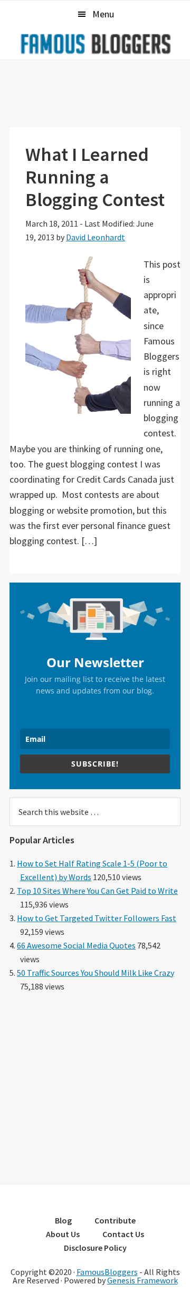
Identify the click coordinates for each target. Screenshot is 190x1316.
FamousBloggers (107, 1272)
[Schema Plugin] (95, 1169)
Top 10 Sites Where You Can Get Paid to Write (97, 890)
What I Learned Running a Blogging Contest (95, 176)
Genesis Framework (142, 1280)
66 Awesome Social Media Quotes (76, 945)
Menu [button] (103, 14)
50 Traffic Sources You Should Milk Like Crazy (95, 972)
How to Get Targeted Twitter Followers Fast (96, 918)
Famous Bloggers (95, 43)
